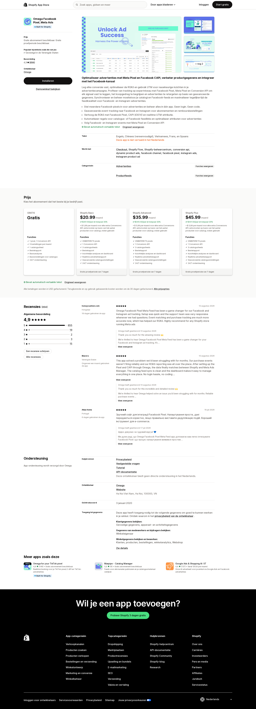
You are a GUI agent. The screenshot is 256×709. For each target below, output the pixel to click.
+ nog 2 (199, 63)
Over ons (197, 644)
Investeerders (200, 655)
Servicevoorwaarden (71, 700)
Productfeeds (124, 175)
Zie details (122, 548)
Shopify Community (161, 655)
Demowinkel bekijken (48, 89)
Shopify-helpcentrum (162, 644)
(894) (32, 62)
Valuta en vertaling (118, 684)
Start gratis (222, 4)
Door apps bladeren (162, 4)
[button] (57, 570)
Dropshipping (115, 644)
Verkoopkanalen (75, 644)
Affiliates (197, 673)
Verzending (114, 678)
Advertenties (123, 166)
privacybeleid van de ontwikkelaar (174, 516)
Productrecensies (118, 655)
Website (120, 489)
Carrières (197, 650)
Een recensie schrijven (37, 351)
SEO (110, 673)
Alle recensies (33, 357)
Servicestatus (199, 684)
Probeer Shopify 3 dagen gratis (128, 615)
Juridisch (197, 678)
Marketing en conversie (79, 673)
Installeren (48, 80)
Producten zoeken (76, 650)
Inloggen (204, 4)
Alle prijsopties (161, 289)
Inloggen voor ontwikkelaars (40, 700)
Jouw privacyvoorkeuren (132, 700)
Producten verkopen (77, 655)
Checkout (121, 149)
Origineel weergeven (133, 127)
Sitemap (110, 700)
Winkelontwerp (74, 667)
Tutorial (120, 467)
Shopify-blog (157, 661)
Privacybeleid (124, 459)
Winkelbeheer (74, 678)
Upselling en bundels (119, 661)
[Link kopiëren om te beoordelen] (101, 306)
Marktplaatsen (116, 650)
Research (155, 667)
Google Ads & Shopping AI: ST (190, 563)
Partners (197, 667)
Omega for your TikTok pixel (47, 563)
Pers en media (200, 661)
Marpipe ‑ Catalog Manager (118, 563)
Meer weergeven (125, 347)
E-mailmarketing (117, 667)
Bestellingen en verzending (81, 661)
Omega (27, 72)
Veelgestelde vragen (128, 463)
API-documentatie (126, 471)
